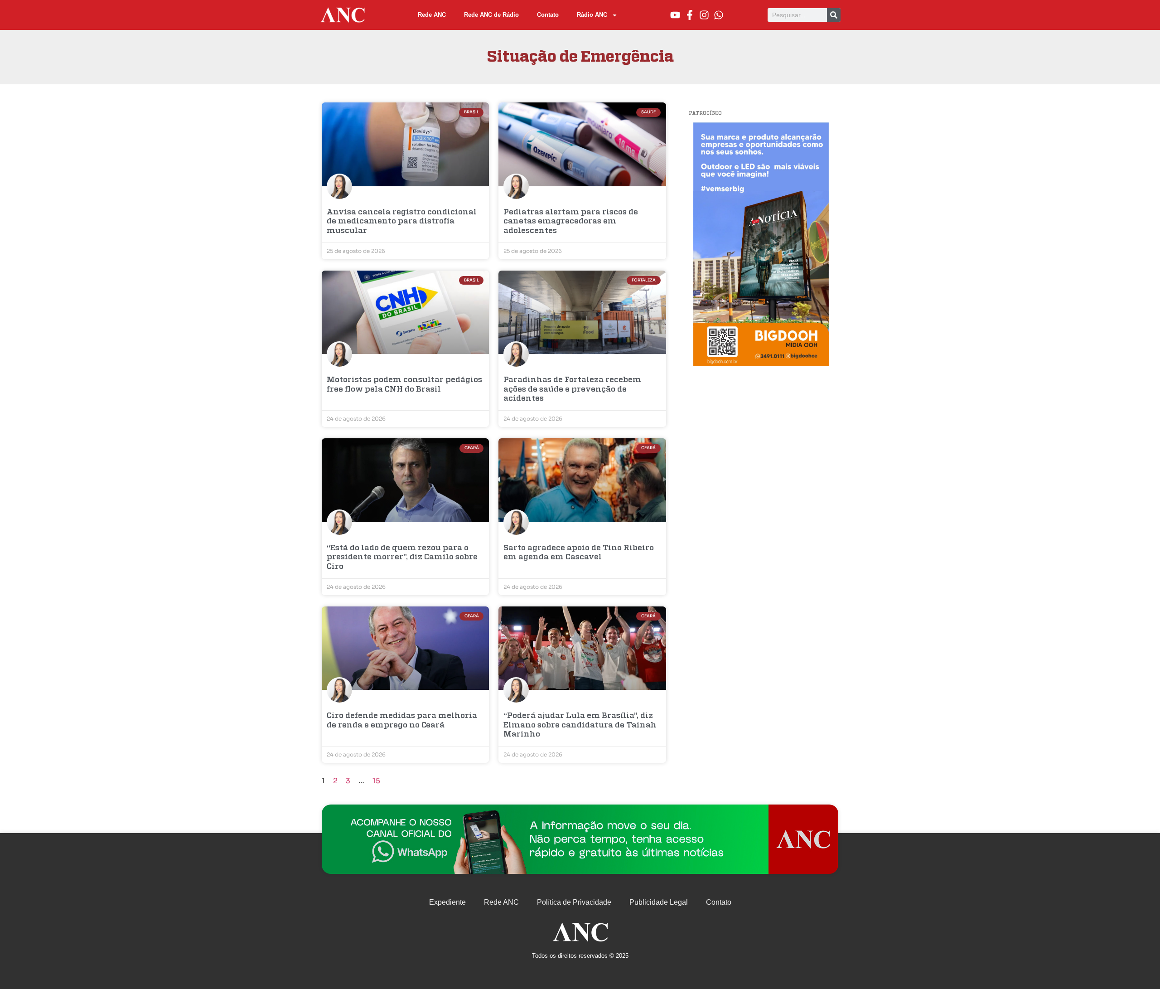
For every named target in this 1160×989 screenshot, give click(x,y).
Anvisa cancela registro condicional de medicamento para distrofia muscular (402, 221)
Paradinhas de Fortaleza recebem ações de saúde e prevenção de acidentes (572, 389)
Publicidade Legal (658, 902)
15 (376, 780)
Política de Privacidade (574, 902)
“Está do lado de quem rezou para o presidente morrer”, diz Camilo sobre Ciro (402, 557)
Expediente (447, 902)
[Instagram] (704, 15)
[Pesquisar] (834, 15)
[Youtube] (675, 15)
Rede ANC (432, 14)
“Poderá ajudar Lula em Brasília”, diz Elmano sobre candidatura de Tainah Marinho (580, 725)
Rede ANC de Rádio (491, 14)
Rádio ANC (592, 14)
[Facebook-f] (690, 15)
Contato (548, 14)
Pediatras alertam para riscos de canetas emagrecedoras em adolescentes (570, 221)
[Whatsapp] (719, 15)
